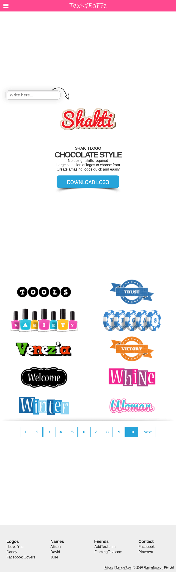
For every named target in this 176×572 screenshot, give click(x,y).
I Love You (15, 547)
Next (147, 432)
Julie (54, 557)
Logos (12, 541)
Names (57, 541)
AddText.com (105, 547)
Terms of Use (123, 567)
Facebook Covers (20, 557)
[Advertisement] (88, 52)
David (55, 552)
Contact (145, 541)
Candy (11, 552)
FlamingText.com (108, 552)
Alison (55, 547)
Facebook (146, 547)
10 (132, 432)
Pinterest (145, 552)
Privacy (108, 567)
